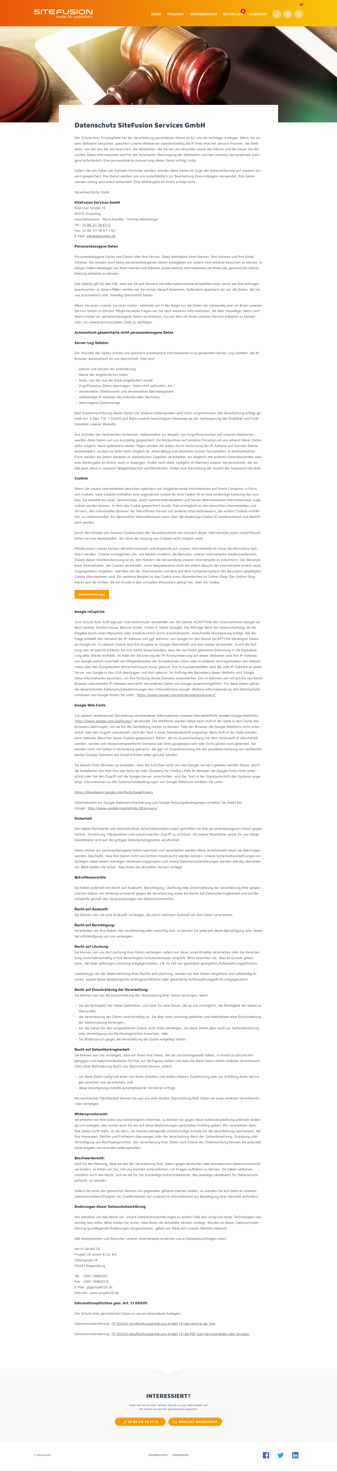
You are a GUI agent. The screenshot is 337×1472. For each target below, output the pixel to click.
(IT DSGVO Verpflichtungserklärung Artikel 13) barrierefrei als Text (164, 1324)
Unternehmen (203, 14)
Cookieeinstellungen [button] (91, 594)
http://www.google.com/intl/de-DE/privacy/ (123, 808)
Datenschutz (158, 1455)
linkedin (295, 1455)
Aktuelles (233, 14)
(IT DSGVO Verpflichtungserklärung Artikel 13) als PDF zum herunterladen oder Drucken (180, 1334)
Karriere (258, 14)
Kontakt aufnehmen (198, 1421)
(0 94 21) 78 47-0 (276, 14)
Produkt (175, 14)
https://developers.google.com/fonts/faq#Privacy (113, 792)
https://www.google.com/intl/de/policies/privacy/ (176, 695)
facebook (266, 1455)
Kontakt (287, 14)
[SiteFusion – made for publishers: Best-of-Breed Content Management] (63, 14)
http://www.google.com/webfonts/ (103, 721)
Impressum (180, 1455)
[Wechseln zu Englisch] (301, 4)
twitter (280, 1455)
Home (156, 14)
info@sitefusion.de (101, 236)
